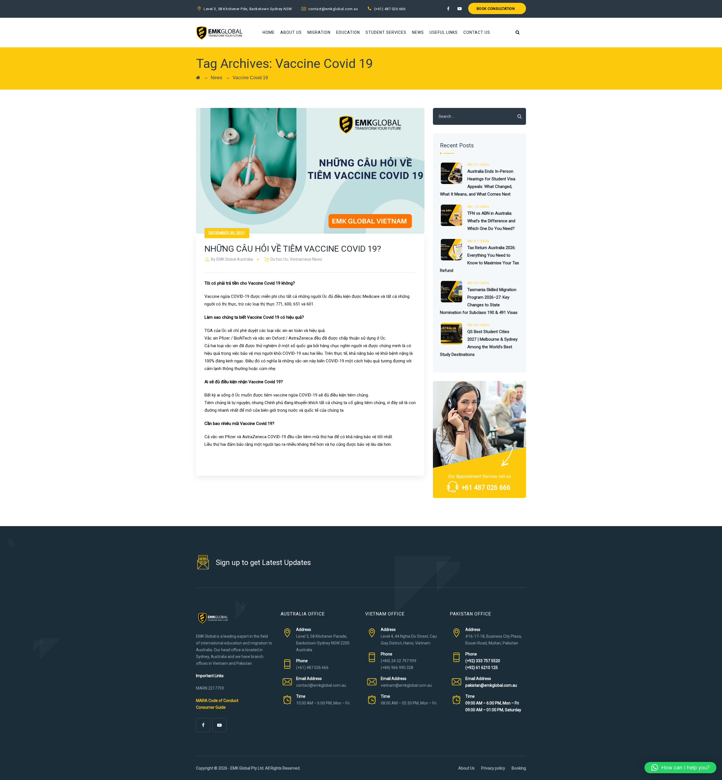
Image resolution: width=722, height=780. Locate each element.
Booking (519, 768)
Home (269, 32)
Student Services (386, 32)
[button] (680, 767)
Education (348, 32)
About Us (291, 32)
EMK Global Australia (234, 259)
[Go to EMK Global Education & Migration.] (198, 77)
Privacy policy (493, 768)
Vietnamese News (306, 259)
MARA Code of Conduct (217, 700)
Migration (319, 32)
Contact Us (476, 32)
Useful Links (444, 32)
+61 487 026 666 (486, 487)
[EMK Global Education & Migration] (219, 32)
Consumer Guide (211, 707)
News (418, 32)
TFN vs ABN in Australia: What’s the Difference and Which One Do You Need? (491, 221)
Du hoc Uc (279, 259)
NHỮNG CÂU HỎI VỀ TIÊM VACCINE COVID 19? (292, 249)
